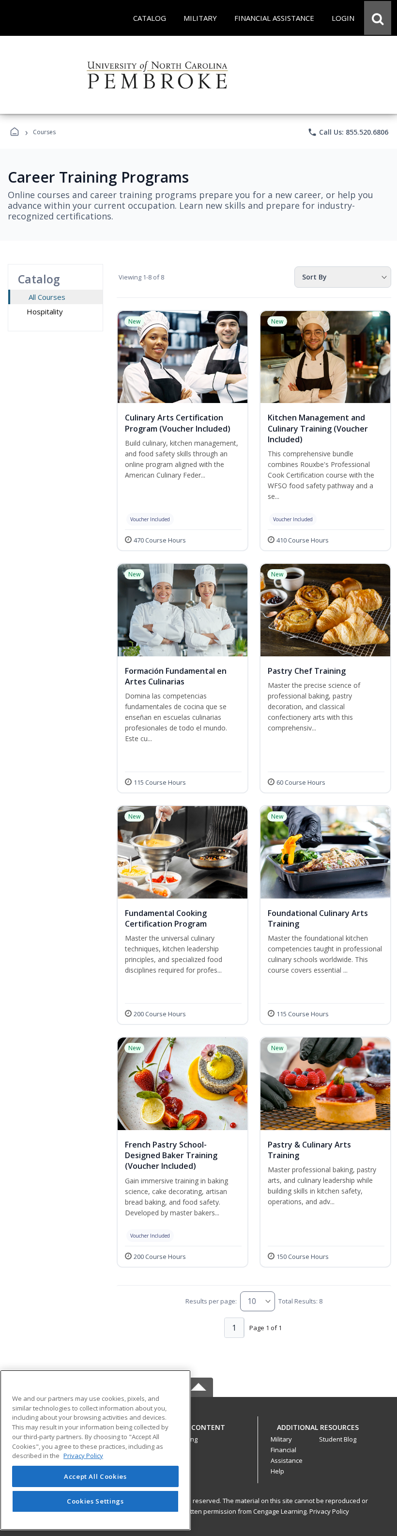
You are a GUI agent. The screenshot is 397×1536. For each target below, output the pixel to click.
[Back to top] (198, 1432)
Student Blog (337, 1439)
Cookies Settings (95, 1501)
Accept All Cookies (95, 1476)
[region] (95, 1450)
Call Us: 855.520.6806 (347, 132)
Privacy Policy (329, 1511)
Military (281, 1439)
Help (277, 1471)
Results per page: (211, 1301)
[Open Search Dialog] (377, 18)
